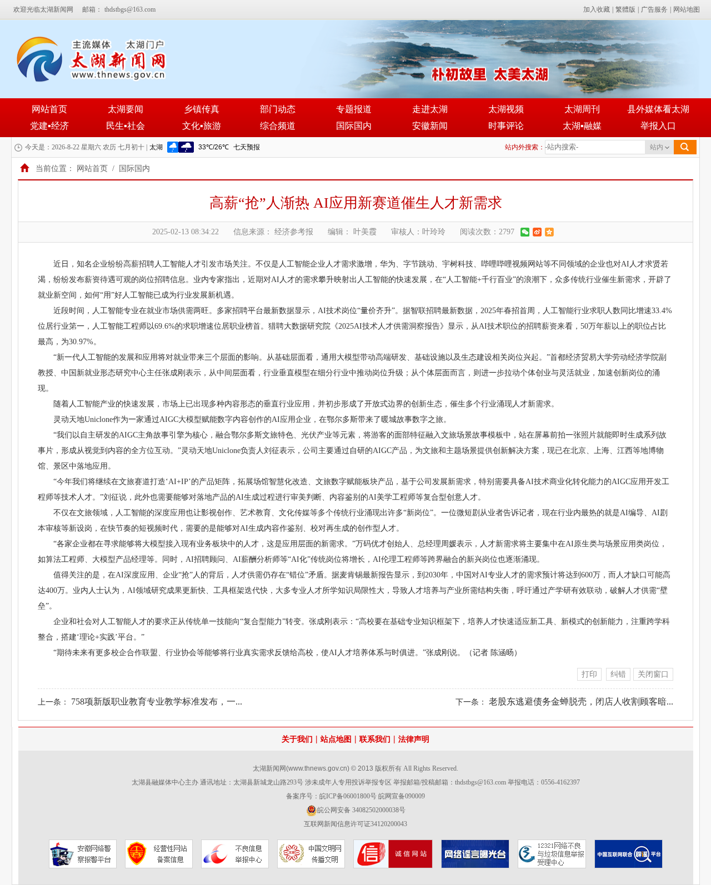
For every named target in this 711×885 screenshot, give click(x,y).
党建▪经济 (49, 125)
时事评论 (506, 125)
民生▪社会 (125, 125)
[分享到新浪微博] (537, 232)
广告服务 (654, 9)
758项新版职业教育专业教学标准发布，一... (156, 701)
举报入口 (658, 125)
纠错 (618, 674)
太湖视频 (506, 109)
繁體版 (625, 9)
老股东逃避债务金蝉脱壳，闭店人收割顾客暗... (581, 701)
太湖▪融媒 (582, 125)
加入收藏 (596, 9)
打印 (589, 674)
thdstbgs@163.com (130, 9)
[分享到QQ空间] (549, 232)
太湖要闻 (125, 109)
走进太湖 (430, 109)
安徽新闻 (430, 125)
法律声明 (413, 739)
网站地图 (686, 9)
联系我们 (374, 739)
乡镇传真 (201, 109)
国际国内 (354, 125)
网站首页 (49, 109)
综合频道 (278, 125)
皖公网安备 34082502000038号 (361, 810)
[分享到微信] (524, 232)
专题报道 (354, 109)
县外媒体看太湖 (658, 109)
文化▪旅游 (201, 125)
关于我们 (297, 739)
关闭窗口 (653, 674)
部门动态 (278, 109)
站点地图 (336, 739)
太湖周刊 (582, 109)
